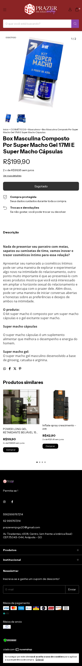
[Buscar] (75, 23)
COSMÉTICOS (18, 129)
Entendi (40, 659)
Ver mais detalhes (12, 175)
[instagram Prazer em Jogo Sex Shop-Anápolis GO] (4, 501)
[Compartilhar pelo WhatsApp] (5, 369)
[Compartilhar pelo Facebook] (10, 369)
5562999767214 (13, 514)
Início (5, 129)
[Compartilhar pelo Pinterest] (20, 369)
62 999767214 (12, 521)
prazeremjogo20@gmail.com (21, 527)
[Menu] (4, 9)
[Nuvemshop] (18, 650)
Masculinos (34, 129)
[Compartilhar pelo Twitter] (15, 369)
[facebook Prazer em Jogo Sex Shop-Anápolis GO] (12, 501)
